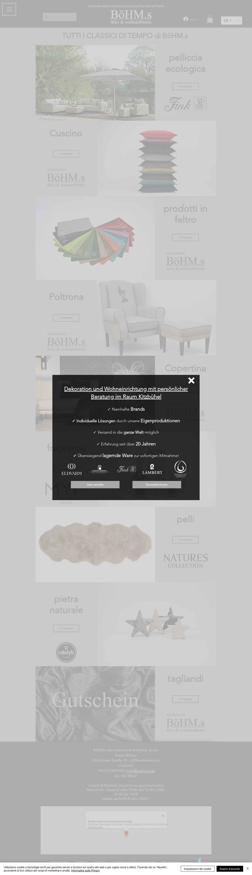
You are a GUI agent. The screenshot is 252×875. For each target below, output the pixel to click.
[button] (191, 380)
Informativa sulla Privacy (85, 870)
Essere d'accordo (230, 869)
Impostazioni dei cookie (197, 869)
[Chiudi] (247, 868)
